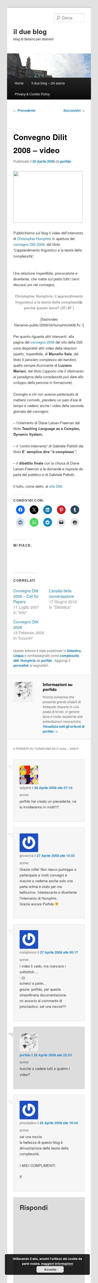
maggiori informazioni (57, 1263)
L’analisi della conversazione (61, 593)
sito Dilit (55, 486)
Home (19, 83)
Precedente (24, 110)
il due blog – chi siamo (48, 83)
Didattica (74, 650)
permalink (21, 665)
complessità (69, 655)
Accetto (50, 1269)
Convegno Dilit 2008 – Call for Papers (26, 596)
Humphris (28, 660)
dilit (16, 660)
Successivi (74, 110)
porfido (65, 161)
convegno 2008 (42, 342)
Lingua (18, 655)
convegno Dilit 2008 (28, 244)
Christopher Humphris (34, 238)
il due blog (30, 31)
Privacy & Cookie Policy (32, 94)
